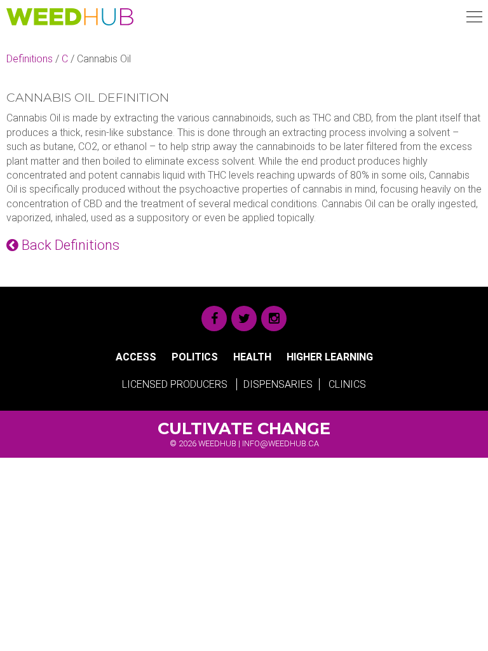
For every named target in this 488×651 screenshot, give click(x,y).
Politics (195, 357)
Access (136, 357)
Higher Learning (330, 357)
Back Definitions (68, 245)
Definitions (29, 59)
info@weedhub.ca (280, 443)
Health (252, 357)
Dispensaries (278, 384)
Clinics (347, 384)
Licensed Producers (174, 384)
